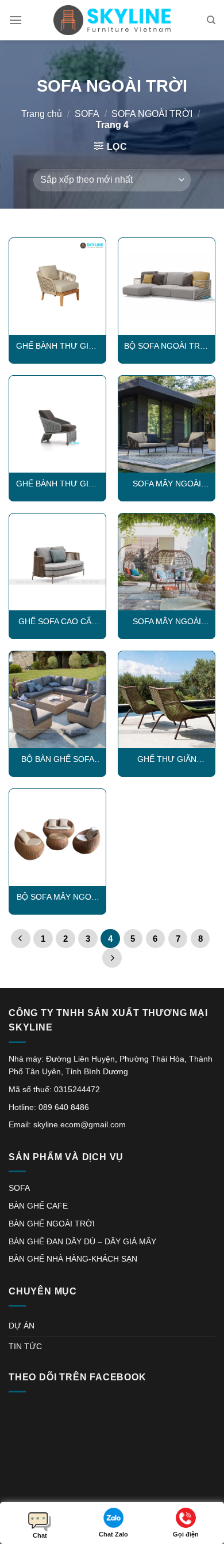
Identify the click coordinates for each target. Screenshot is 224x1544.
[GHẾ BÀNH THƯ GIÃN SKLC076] (57, 424)
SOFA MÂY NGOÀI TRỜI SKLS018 (167, 484)
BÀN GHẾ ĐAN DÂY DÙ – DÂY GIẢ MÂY (82, 1241)
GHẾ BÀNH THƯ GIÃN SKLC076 (57, 484)
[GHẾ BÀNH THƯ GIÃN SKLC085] (57, 286)
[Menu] (15, 20)
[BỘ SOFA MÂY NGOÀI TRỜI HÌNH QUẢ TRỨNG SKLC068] (57, 837)
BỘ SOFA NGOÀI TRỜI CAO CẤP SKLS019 (166, 347)
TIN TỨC (25, 1346)
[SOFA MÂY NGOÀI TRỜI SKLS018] (166, 424)
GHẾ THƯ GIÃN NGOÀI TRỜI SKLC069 (166, 760)
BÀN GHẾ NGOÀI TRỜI (52, 1223)
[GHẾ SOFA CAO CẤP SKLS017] (57, 562)
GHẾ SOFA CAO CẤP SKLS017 (57, 622)
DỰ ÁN (21, 1325)
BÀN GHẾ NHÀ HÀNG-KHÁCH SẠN (73, 1258)
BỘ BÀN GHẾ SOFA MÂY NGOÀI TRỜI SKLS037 (57, 760)
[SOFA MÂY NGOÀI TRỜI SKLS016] (166, 562)
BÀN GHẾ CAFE (38, 1205)
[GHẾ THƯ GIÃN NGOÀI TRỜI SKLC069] (166, 699)
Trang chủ (41, 114)
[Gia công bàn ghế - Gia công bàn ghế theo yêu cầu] (112, 20)
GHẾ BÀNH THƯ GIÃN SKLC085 (57, 347)
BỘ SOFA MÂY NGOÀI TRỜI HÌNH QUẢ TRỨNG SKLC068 (58, 898)
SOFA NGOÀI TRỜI (151, 114)
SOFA (87, 114)
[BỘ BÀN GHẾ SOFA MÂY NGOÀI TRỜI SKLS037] (57, 699)
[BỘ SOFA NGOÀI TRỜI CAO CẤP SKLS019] (166, 286)
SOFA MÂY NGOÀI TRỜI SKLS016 (167, 622)
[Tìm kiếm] (211, 20)
